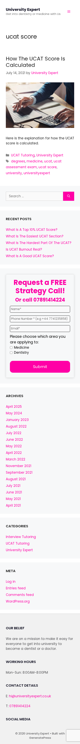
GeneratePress (40, 738)
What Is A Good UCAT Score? (30, 256)
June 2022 (14, 439)
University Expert (23, 9)
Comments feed (20, 594)
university (14, 173)
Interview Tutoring (21, 537)
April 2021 (13, 505)
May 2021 (13, 499)
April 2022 (14, 452)
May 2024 (14, 413)
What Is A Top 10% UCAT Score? (31, 229)
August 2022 (16, 426)
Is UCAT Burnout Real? (24, 249)
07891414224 (49, 299)
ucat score (47, 167)
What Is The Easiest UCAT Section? (34, 236)
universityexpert (36, 173)
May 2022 (14, 446)
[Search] (68, 196)
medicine (35, 161)
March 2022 (15, 459)
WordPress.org (18, 601)
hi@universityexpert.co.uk (30, 696)
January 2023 (17, 419)
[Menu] (68, 11)
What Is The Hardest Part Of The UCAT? (38, 243)
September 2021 (19, 472)
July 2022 (13, 433)
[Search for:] (34, 196)
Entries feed (16, 588)
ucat (48, 161)
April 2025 (14, 406)
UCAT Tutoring (23, 155)
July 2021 (13, 485)
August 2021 (16, 479)
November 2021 (18, 466)
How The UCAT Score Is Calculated (35, 61)
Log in (11, 581)
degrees (18, 161)
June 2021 (14, 492)
